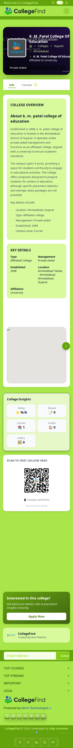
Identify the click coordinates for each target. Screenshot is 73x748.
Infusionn (63, 733)
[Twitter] (28, 742)
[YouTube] (53, 742)
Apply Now (36, 616)
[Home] (30, 46)
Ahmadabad (41, 51)
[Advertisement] (36, 551)
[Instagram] (44, 742)
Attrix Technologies (34, 708)
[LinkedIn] (36, 742)
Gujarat (58, 46)
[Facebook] (20, 742)
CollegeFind (12, 728)
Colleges (43, 46)
